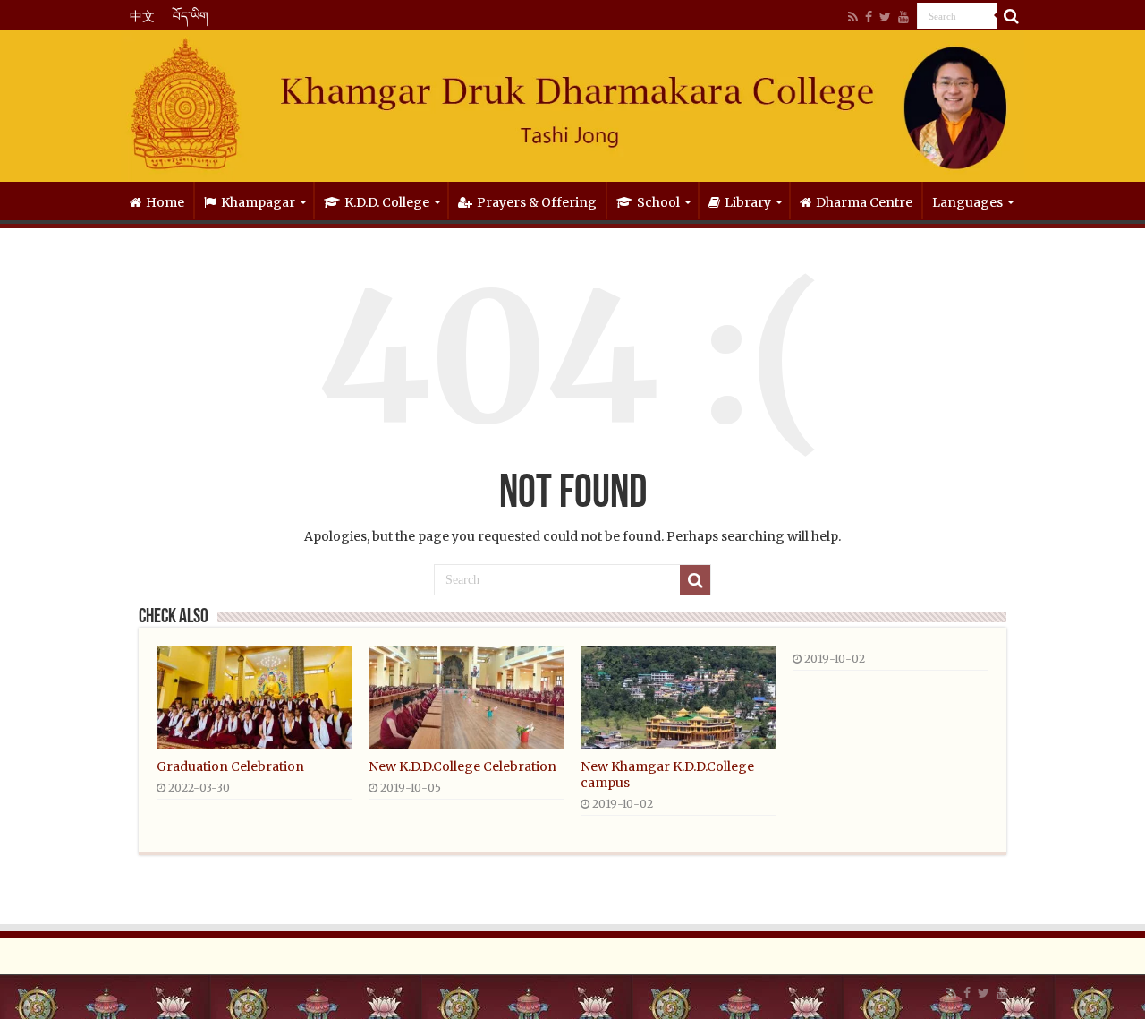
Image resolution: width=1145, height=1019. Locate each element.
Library (748, 202)
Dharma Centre (864, 202)
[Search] (1010, 16)
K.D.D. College (386, 202)
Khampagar (258, 202)
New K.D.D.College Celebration (462, 766)
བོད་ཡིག (190, 16)
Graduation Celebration (230, 766)
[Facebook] (868, 17)
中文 (142, 16)
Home (165, 202)
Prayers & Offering (537, 202)
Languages (967, 202)
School (658, 202)
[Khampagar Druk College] (572, 106)
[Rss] (853, 17)
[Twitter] (885, 17)
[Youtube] (903, 17)
